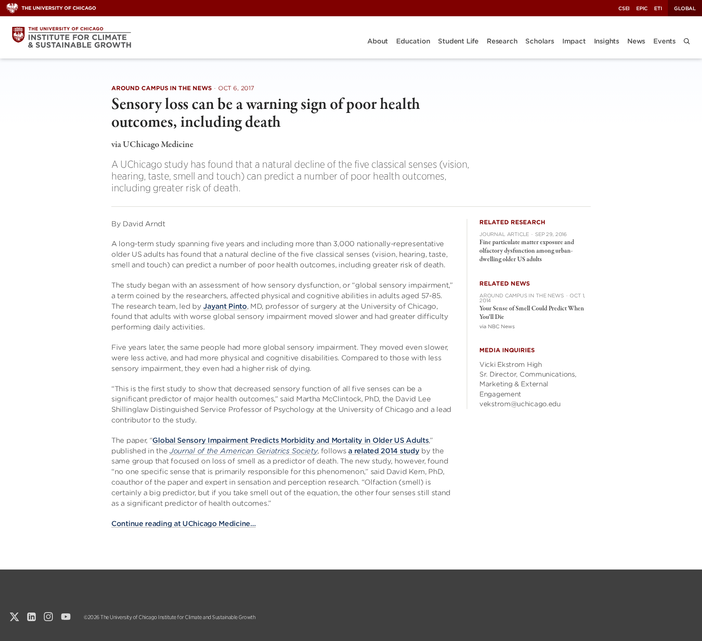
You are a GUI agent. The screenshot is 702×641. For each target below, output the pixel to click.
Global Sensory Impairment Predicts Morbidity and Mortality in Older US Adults (290, 440)
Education (413, 41)
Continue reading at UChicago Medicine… (183, 524)
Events (664, 41)
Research (502, 41)
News (636, 41)
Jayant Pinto (225, 306)
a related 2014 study (383, 451)
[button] (687, 41)
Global (685, 8)
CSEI (624, 8)
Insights (606, 41)
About (377, 41)
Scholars (539, 41)
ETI (658, 8)
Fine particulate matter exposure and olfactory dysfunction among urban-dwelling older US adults (526, 251)
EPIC (642, 8)
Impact (574, 41)
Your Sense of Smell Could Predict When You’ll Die (531, 313)
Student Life (458, 41)
